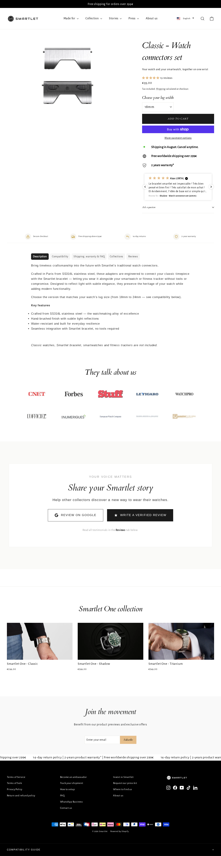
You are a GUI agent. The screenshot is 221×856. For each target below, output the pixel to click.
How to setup (67, 789)
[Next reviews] (211, 187)
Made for (70, 18)
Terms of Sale (14, 783)
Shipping (160, 89)
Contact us (66, 808)
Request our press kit (125, 783)
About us (151, 18)
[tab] (40, 256)
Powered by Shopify (119, 831)
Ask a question (148, 207)
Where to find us (122, 789)
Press (132, 18)
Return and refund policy (21, 795)
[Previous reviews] (145, 187)
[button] (185, 18)
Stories (114, 18)
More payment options (178, 138)
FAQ (62, 795)
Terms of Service (16, 777)
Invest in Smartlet (123, 777)
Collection (92, 18)
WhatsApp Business (71, 801)
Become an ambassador (73, 777)
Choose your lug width (158, 97)
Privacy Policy (14, 789)
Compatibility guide (110, 849)
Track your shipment (71, 783)
